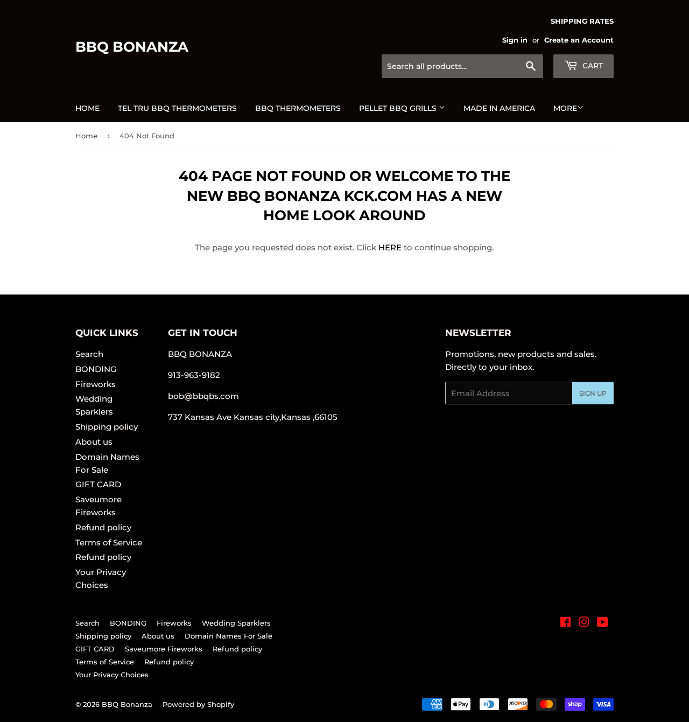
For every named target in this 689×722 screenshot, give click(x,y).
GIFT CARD (98, 484)
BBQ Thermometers (298, 108)
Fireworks (95, 384)
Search (89, 354)
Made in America (499, 108)
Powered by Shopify (198, 704)
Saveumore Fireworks (163, 648)
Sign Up (593, 393)
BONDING (96, 369)
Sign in (515, 40)
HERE (390, 247)
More (565, 108)
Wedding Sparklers (236, 623)
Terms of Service (108, 542)
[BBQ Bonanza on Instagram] (584, 623)
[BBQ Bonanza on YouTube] (602, 623)
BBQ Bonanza (131, 46)
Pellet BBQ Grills (399, 108)
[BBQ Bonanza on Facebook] (565, 623)
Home (87, 108)
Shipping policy (106, 427)
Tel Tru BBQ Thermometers (177, 108)
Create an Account (579, 40)
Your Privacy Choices (112, 674)
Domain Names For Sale (228, 636)
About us (94, 442)
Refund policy (103, 527)
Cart (591, 66)
